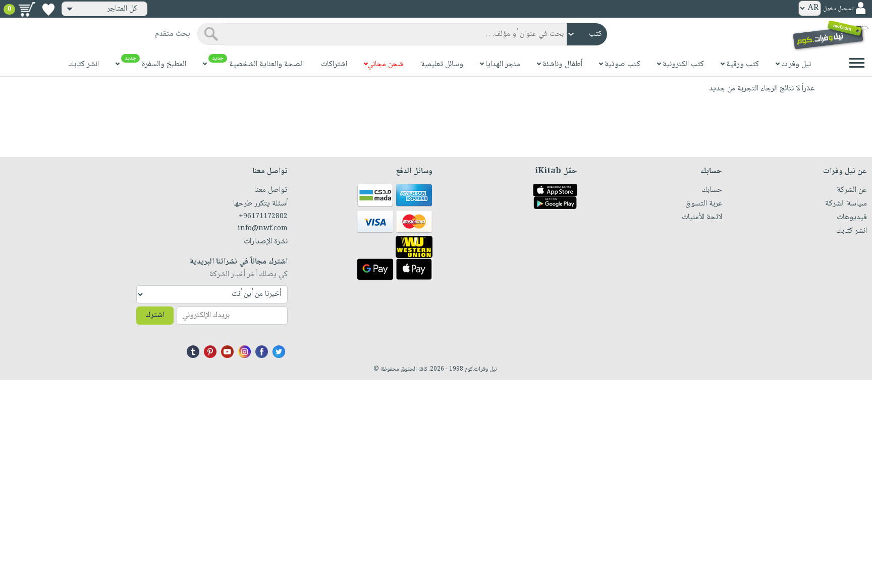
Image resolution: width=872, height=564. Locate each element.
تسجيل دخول (838, 9)
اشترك (155, 315)
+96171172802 (263, 217)
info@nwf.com (263, 229)
